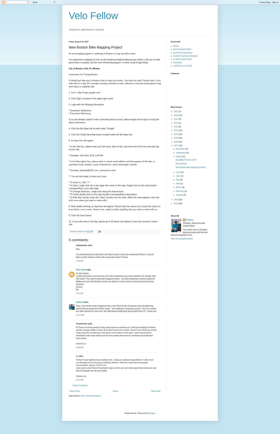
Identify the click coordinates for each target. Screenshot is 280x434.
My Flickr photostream (182, 53)
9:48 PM (79, 347)
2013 (176, 123)
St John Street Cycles (182, 59)
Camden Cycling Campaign (185, 56)
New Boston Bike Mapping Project (191, 167)
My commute (181, 164)
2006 (176, 200)
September (181, 153)
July (178, 172)
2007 (176, 146)
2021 (176, 111)
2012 (176, 127)
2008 (176, 142)
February (180, 191)
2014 (176, 119)
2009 (176, 138)
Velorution (177, 62)
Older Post (155, 391)
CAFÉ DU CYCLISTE (182, 66)
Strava (176, 46)
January (180, 195)
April (178, 183)
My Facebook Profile (182, 49)
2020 (176, 115)
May (178, 180)
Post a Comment (80, 385)
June (178, 176)
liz (77, 356)
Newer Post (75, 391)
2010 (176, 134)
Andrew (79, 302)
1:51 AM (79, 293)
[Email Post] (99, 231)
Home (115, 391)
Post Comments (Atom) (91, 396)
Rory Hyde (81, 270)
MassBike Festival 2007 (186, 160)
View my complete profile (182, 239)
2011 (176, 130)
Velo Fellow (93, 15)
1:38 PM (79, 261)
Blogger (151, 413)
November (181, 149)
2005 (176, 203)
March (179, 187)
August (179, 156)
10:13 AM (80, 315)
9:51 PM (79, 380)
